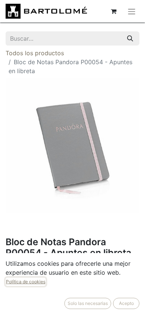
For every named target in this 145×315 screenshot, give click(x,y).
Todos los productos (35, 53)
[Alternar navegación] (131, 11)
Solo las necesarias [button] (88, 303)
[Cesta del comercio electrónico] (113, 11)
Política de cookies (25, 281)
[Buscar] (130, 38)
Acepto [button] (126, 303)
